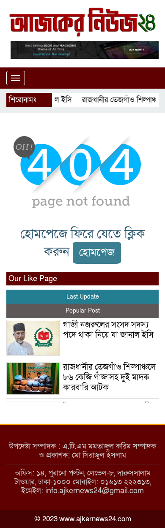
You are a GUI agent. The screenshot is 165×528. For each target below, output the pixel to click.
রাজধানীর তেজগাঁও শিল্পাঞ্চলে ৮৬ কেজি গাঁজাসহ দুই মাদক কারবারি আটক (109, 377)
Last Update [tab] (82, 297)
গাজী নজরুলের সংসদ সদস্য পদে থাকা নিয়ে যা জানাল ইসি (108, 330)
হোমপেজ (97, 253)
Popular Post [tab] (83, 311)
